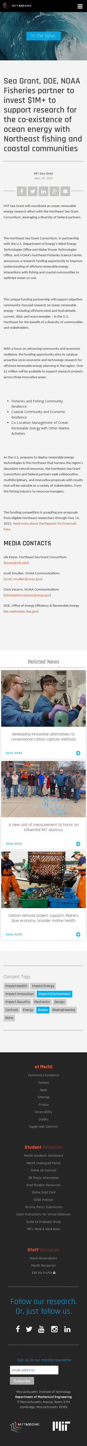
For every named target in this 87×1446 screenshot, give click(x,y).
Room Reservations (43, 1258)
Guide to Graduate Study (43, 1222)
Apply (43, 1090)
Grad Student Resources (43, 1185)
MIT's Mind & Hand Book (43, 1229)
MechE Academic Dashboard (43, 1156)
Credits (43, 1119)
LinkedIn (43, 191)
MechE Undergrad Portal (43, 1163)
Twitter (32, 191)
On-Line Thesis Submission (43, 1207)
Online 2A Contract (44, 1170)
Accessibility (43, 1112)
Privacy (44, 1105)
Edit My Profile (42, 1273)
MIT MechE (17, 6)
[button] (80, 7)
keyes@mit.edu (16, 563)
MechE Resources (43, 1265)
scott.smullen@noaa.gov (23, 579)
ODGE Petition (43, 1200)
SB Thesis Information (43, 1178)
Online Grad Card (43, 1192)
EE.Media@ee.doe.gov (21, 611)
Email (65, 191)
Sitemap (43, 1097)
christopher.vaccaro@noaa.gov (27, 595)
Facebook (22, 191)
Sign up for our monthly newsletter (44, 1360)
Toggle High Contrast (43, 1127)
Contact (43, 1083)
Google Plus (54, 191)
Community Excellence (43, 1075)
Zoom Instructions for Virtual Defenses (43, 1214)
